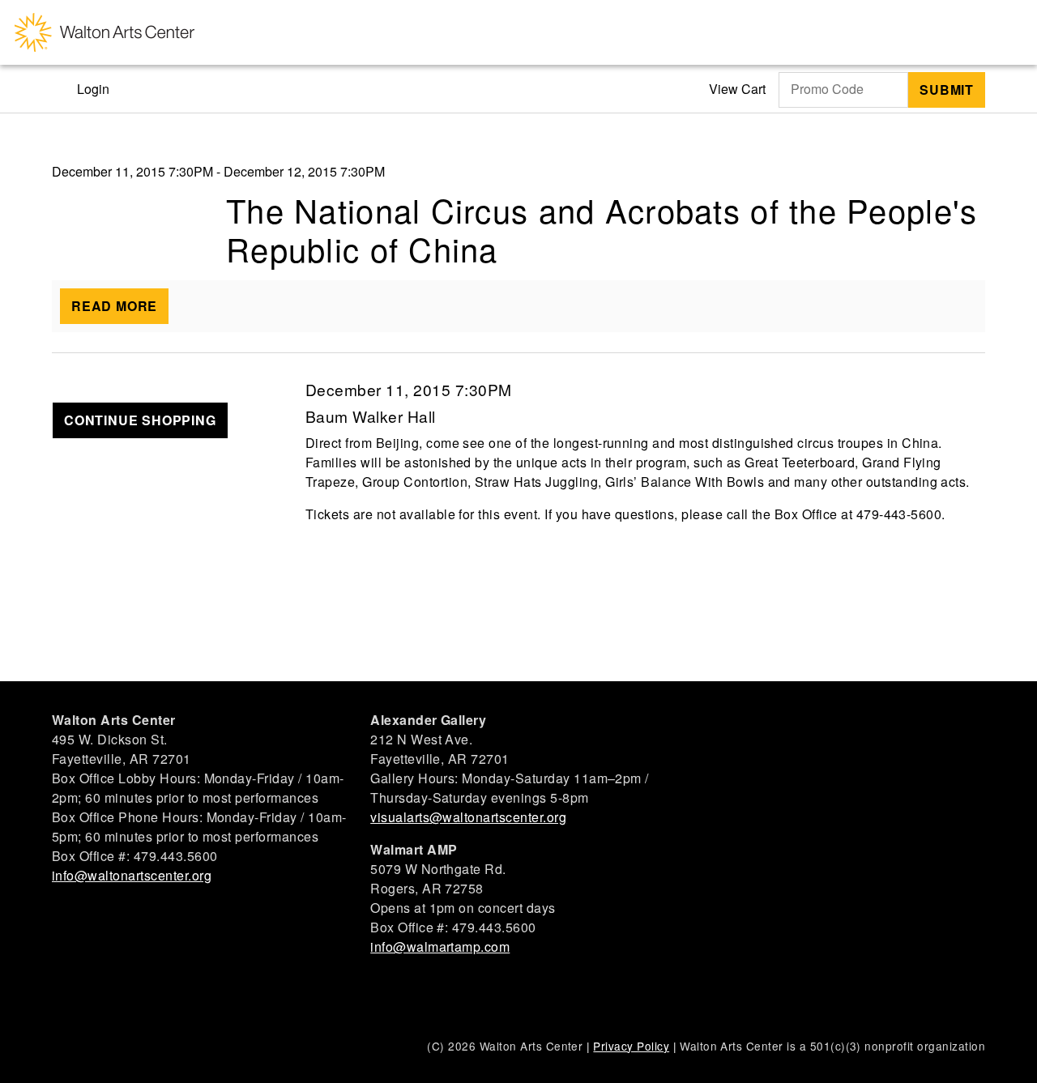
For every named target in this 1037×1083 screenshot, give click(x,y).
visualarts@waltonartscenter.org (468, 817)
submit (947, 89)
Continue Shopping (140, 420)
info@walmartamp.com (440, 946)
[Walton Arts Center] (104, 32)
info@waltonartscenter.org (131, 875)
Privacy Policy (631, 1046)
